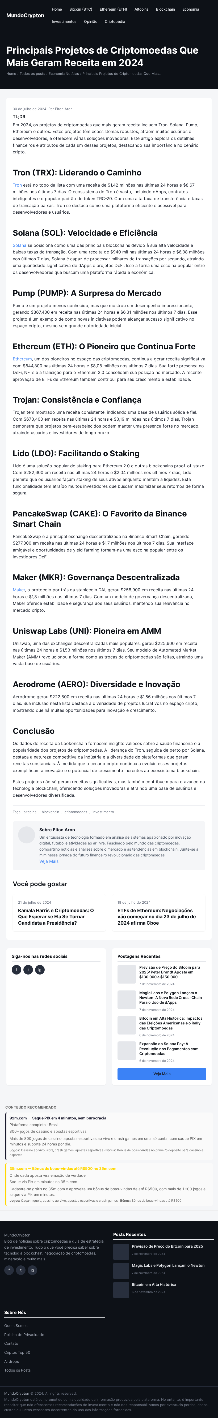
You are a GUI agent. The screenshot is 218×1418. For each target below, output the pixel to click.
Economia (190, 9)
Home (57, 9)
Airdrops (11, 1361)
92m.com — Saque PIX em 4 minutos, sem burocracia (58, 1118)
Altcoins (142, 9)
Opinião (90, 21)
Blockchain (165, 9)
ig (39, 969)
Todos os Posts (17, 1370)
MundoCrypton (25, 15)
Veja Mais (48, 861)
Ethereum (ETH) (113, 9)
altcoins (30, 812)
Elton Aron (64, 109)
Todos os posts (32, 73)
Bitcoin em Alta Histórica (154, 1284)
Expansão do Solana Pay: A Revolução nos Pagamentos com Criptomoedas (169, 1048)
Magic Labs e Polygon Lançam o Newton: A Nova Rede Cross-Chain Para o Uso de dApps (170, 997)
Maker (19, 589)
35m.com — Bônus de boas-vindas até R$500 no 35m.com (63, 1168)
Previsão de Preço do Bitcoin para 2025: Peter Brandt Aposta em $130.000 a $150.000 (169, 972)
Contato (11, 1343)
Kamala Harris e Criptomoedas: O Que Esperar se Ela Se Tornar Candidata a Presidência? (56, 917)
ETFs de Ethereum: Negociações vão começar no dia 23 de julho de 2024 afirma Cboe (157, 917)
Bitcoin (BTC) (80, 9)
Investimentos (64, 21)
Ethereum (22, 358)
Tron (17, 185)
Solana (19, 245)
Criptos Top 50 (17, 1352)
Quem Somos (15, 1325)
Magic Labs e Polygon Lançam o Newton (168, 1265)
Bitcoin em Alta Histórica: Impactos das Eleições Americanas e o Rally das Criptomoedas (171, 1023)
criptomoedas (76, 812)
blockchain (50, 812)
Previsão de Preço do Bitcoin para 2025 (167, 1246)
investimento (103, 812)
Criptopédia (115, 21)
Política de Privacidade (24, 1334)
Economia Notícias (64, 73)
